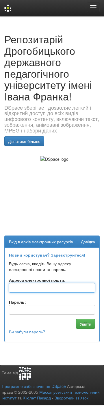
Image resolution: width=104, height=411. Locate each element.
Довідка (88, 241)
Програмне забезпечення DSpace (34, 386)
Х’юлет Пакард (37, 398)
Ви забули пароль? (27, 332)
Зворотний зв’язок (71, 398)
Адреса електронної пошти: (37, 280)
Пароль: (17, 302)
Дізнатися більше (24, 141)
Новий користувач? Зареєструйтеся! (47, 255)
